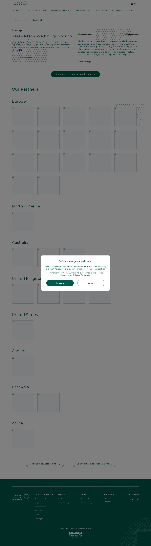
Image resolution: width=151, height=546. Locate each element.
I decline (91, 283)
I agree (60, 283)
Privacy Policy (79, 275)
